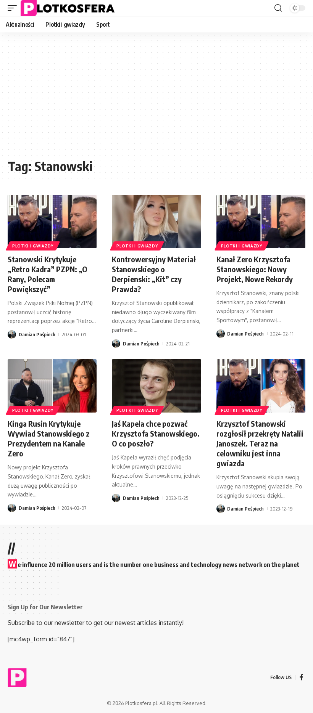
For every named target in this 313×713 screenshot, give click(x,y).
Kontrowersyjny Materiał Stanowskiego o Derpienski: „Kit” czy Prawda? (154, 274)
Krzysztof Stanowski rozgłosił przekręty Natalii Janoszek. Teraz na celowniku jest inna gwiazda (259, 443)
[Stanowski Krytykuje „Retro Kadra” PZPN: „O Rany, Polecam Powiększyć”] (52, 221)
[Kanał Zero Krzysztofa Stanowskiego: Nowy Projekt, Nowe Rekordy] (260, 221)
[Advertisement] (156, 99)
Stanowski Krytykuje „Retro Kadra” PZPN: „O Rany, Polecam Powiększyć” (47, 274)
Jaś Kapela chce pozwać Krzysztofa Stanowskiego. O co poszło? (156, 433)
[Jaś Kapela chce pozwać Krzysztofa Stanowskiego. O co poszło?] (156, 386)
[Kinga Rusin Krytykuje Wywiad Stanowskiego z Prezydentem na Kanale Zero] (52, 386)
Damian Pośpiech (37, 334)
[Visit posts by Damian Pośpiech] (12, 334)
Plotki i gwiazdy (32, 246)
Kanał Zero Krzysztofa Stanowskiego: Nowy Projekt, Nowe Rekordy (254, 269)
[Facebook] (301, 677)
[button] (14, 8)
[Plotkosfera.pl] (69, 8)
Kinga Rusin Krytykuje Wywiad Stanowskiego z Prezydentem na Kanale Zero (49, 438)
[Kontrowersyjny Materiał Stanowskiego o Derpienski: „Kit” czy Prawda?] (156, 221)
